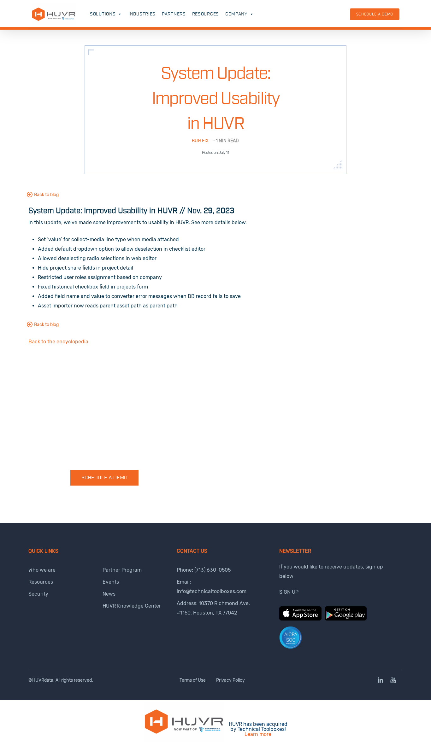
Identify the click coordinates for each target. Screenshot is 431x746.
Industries (142, 14)
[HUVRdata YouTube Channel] (393, 680)
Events (111, 582)
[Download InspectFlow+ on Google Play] (346, 619)
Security (38, 594)
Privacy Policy (230, 680)
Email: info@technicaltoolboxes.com (211, 586)
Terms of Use (193, 680)
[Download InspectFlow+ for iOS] (300, 619)
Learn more (258, 734)
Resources (205, 14)
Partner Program (122, 570)
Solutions (102, 14)
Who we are (42, 570)
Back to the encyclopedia (58, 342)
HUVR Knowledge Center (132, 606)
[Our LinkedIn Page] (381, 680)
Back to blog (46, 194)
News (109, 594)
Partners (174, 14)
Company (236, 14)
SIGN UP (288, 592)
